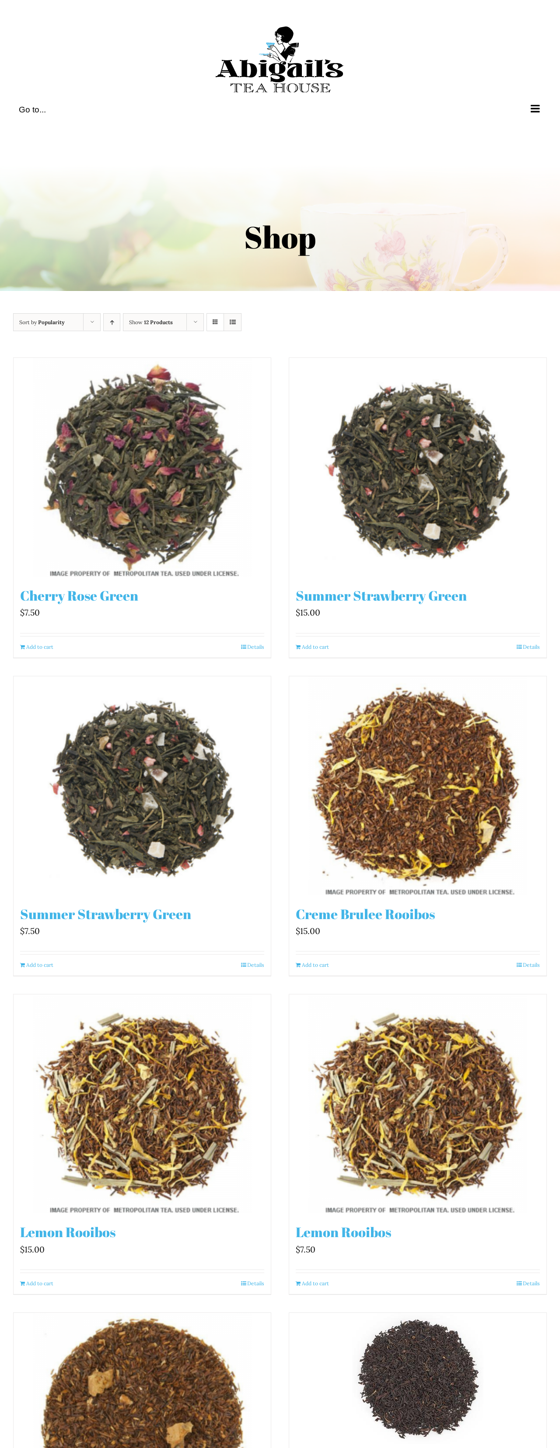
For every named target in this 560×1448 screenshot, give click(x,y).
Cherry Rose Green (79, 595)
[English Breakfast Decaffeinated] (417, 1378)
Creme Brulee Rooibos (365, 914)
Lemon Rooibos (68, 1232)
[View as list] (232, 322)
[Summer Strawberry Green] (417, 467)
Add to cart (39, 647)
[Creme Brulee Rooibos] (417, 785)
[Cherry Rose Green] (142, 467)
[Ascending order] (111, 322)
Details (255, 647)
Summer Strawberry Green (381, 595)
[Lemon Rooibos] (142, 1103)
